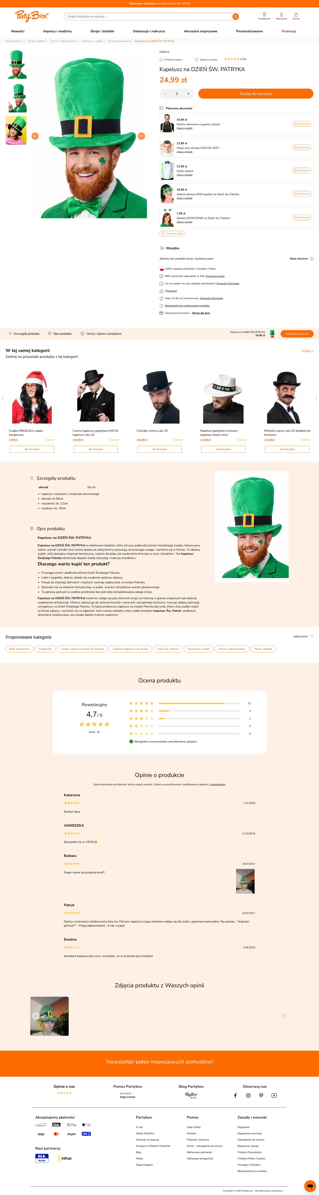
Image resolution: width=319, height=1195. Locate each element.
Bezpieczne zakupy (248, 1146)
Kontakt (191, 1133)
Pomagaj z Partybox (249, 1165)
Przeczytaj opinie (215, 276)
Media (139, 1158)
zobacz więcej (301, 636)
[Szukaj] (235, 16)
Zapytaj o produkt (208, 59)
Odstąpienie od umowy (251, 1139)
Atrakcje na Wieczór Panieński (153, 1146)
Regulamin (244, 1127)
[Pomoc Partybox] (128, 1098)
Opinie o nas (64, 1086)
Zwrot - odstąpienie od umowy (205, 1146)
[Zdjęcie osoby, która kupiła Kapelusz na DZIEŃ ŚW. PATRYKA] (245, 892)
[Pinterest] (261, 1098)
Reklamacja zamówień (199, 1152)
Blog (138, 1152)
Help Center (194, 1127)
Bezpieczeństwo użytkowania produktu (187, 305)
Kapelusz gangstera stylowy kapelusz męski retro (219, 433)
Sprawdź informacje (227, 283)
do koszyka (32, 449)
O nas (139, 1127)
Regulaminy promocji (250, 1133)
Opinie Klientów (145, 1133)
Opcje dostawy (299, 258)
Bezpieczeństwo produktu (252, 1171)
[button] (264, 16)
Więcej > (307, 351)
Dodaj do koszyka (256, 93)
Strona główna (14, 41)
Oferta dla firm (201, 313)
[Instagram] (248, 1098)
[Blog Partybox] (191, 1098)
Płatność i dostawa (198, 1139)
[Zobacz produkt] (168, 124)
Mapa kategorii (144, 1165)
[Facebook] (235, 1098)
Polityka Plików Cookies (251, 1158)
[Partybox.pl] (32, 21)
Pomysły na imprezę (147, 1139)
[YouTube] (274, 1098)
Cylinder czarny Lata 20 (152, 431)
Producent (171, 291)
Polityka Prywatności (250, 1152)
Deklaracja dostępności (200, 1158)
